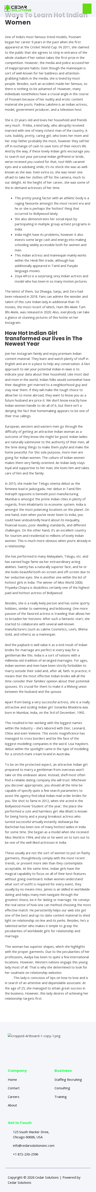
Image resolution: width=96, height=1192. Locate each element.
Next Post (73, 1014)
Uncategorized (16, 28)
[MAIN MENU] (87, 9)
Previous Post (25, 1014)
